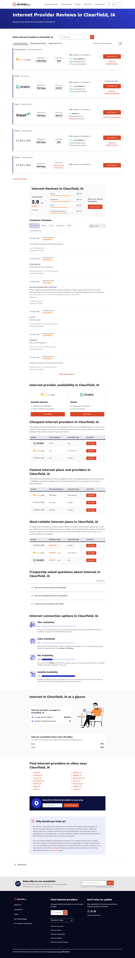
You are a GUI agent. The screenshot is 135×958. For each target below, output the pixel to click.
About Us (55, 850)
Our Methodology (20, 919)
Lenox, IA (37, 772)
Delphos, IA (77, 772)
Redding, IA (77, 786)
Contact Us (18, 909)
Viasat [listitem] (51, 225)
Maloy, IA (37, 786)
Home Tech (88, 4)
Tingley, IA (77, 789)
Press (16, 914)
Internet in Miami (56, 930)
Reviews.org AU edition (25, 923)
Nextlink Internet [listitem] (36, 231)
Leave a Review (95, 207)
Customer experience (58, 211)
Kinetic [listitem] (69, 225)
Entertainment (66, 4)
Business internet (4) (38, 43)
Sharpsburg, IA (39, 781)
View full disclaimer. (20, 179)
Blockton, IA (77, 775)
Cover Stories (100, 4)
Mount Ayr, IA (78, 783)
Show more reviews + (67, 374)
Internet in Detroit (56, 938)
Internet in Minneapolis (58, 934)
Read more (33, 297)
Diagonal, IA (38, 775)
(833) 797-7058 (112, 81)
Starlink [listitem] (44, 225)
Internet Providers (51, 4)
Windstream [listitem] (60, 225)
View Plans (111, 56)
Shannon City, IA (79, 778)
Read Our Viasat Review (112, 117)
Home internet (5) (20, 43)
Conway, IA (38, 778)
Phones (77, 4)
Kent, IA (36, 789)
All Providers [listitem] (34, 225)
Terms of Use (90, 915)
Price (52, 205)
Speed (52, 194)
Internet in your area (57, 926)
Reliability (54, 199)
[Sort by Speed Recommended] (111, 43)
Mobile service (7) (55, 43)
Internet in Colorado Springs (59, 942)
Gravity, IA (76, 781)
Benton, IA (37, 783)
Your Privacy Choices (55, 952)
